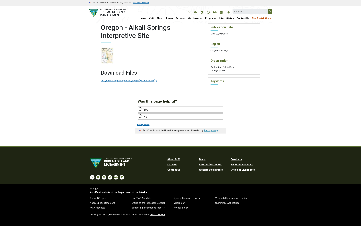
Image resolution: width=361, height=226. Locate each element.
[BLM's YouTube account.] (195, 12)
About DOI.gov (98, 198)
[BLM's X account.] (189, 10)
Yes (146, 109)
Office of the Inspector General (148, 202)
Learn (169, 18)
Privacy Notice (143, 124)
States (230, 18)
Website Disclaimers (211, 169)
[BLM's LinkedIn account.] (221, 12)
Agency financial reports (186, 198)
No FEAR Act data (141, 198)
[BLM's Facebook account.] (202, 12)
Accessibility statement (102, 202)
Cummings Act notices (227, 202)
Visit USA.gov (157, 214)
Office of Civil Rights (243, 169)
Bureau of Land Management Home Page (111, 13)
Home (142, 18)
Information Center (210, 164)
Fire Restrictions (261, 18)
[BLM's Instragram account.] (208, 12)
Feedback (236, 159)
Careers (172, 164)
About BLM (173, 159)
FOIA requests (97, 207)
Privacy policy (181, 207)
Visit (151, 18)
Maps (202, 159)
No (145, 116)
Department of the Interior (132, 192)
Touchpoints (210, 130)
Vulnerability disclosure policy (231, 198)
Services (180, 18)
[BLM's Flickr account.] (215, 10)
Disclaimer (179, 202)
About (160, 18)
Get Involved (195, 18)
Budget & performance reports (148, 207)
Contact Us (243, 18)
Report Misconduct (242, 164)
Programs (210, 18)
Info (221, 18)
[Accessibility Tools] (228, 12)
